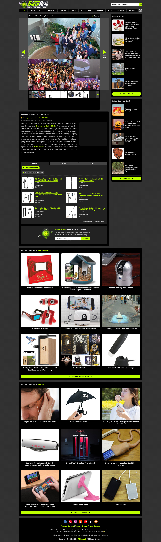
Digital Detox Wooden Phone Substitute (40, 422)
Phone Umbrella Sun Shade (80, 422)
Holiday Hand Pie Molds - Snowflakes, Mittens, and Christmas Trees (132, 25)
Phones (41, 384)
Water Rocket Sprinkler (130, 69)
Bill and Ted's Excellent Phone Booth (80, 463)
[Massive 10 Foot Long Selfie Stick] (35, 94)
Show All (126, 94)
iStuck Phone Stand (80, 504)
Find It (96, 16)
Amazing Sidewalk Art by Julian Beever (121, 329)
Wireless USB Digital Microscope (121, 368)
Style (110, 10)
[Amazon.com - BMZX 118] (71, 197)
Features (64, 163)
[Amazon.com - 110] (28, 212)
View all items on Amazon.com (93, 221)
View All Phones (80, 513)
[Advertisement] (64, 104)
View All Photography (80, 376)
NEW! (23, 10)
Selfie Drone (39, 147)
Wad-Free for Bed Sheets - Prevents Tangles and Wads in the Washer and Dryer (132, 54)
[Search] (140, 4)
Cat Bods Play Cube (80, 368)
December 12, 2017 (41, 118)
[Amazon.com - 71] (28, 183)
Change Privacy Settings (91, 526)
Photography (27, 118)
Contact (71, 526)
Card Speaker (121, 504)
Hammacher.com (30, 167)
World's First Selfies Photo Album (40, 288)
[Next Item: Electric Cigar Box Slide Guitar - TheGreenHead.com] (104, 54)
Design (73, 10)
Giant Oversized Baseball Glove (130, 153)
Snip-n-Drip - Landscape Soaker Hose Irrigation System (131, 168)
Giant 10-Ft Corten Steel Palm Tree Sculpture (131, 83)
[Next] (97, 94)
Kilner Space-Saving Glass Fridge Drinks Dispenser (132, 39)
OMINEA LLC (81, 539)
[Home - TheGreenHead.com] (34, 4)
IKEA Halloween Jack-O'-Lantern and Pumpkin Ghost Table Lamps (133, 124)
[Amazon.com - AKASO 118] (71, 183)
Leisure (63, 10)
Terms (71, 241)
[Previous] (30, 94)
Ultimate (120, 10)
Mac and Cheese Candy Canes (131, 110)
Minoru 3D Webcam (40, 329)
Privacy (76, 241)
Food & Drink (86, 10)
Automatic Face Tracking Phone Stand (80, 329)
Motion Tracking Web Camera (121, 288)
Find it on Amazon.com (33, 172)
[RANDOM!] (140, 10)
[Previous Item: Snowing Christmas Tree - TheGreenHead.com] (23, 54)
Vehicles (99, 10)
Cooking (51, 10)
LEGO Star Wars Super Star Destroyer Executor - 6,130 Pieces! (132, 139)
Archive (64, 526)
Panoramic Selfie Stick (45, 126)
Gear (41, 10)
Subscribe (85, 238)
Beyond (132, 10)
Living (32, 10)
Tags (93, 163)
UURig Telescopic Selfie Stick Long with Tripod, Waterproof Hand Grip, (48, 194)
